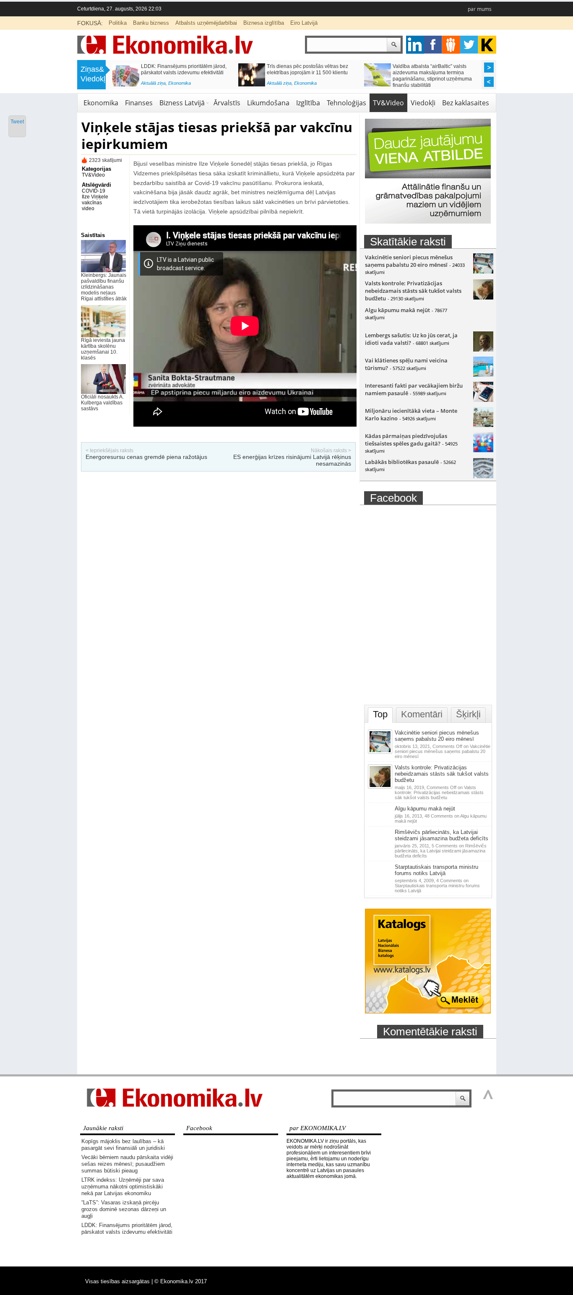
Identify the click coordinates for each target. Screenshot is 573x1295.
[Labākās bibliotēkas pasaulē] (483, 476)
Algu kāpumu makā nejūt (397, 310)
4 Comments (437, 885)
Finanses (139, 102)
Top (380, 714)
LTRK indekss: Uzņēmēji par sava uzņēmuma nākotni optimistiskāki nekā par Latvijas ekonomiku (122, 1186)
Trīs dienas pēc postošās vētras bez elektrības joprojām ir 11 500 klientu (307, 69)
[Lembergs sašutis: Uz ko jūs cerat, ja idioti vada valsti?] (483, 349)
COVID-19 (93, 191)
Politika (118, 23)
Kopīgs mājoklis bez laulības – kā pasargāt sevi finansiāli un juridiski (123, 1144)
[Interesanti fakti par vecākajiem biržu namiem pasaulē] (483, 400)
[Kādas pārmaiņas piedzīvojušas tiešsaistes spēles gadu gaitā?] (483, 450)
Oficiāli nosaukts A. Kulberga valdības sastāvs (102, 403)
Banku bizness (151, 23)
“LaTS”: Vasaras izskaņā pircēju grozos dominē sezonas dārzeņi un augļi (123, 1209)
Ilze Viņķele (95, 197)
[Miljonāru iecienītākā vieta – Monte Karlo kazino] (483, 425)
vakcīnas (92, 203)
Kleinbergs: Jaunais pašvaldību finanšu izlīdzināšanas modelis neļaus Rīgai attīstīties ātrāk (104, 287)
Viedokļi (423, 102)
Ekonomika (179, 83)
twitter (469, 45)
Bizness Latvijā (182, 102)
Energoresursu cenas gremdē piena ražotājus (146, 456)
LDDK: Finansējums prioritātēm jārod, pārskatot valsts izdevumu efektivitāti (184, 69)
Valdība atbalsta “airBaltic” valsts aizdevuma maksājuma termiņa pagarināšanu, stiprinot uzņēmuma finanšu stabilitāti (432, 75)
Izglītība (308, 102)
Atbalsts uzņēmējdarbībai (206, 23)
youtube (487, 45)
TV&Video (388, 102)
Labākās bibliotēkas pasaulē (402, 462)
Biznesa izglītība (263, 23)
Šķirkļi (468, 714)
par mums (480, 9)
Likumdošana (268, 102)
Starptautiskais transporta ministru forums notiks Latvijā (436, 870)
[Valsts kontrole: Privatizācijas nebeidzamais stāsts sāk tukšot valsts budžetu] (483, 297)
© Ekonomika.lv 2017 (180, 1281)
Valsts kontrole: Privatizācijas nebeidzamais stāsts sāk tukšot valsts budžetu (413, 290)
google (415, 45)
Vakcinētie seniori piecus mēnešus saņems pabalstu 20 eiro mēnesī (409, 260)
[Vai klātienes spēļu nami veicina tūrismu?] (483, 374)
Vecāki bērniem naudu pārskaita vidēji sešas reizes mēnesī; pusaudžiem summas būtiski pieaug (127, 1164)
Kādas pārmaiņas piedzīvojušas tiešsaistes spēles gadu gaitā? (406, 439)
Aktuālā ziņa (153, 83)
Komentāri (422, 714)
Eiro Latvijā (304, 23)
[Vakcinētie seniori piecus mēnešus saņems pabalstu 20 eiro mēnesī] (483, 271)
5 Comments (441, 850)
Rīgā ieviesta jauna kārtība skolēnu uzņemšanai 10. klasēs (103, 349)
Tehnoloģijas (346, 102)
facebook (433, 45)
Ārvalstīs (227, 102)
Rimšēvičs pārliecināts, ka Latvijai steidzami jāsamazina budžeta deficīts (441, 835)
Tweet (17, 122)
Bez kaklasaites (465, 102)
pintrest (451, 45)
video (88, 208)
